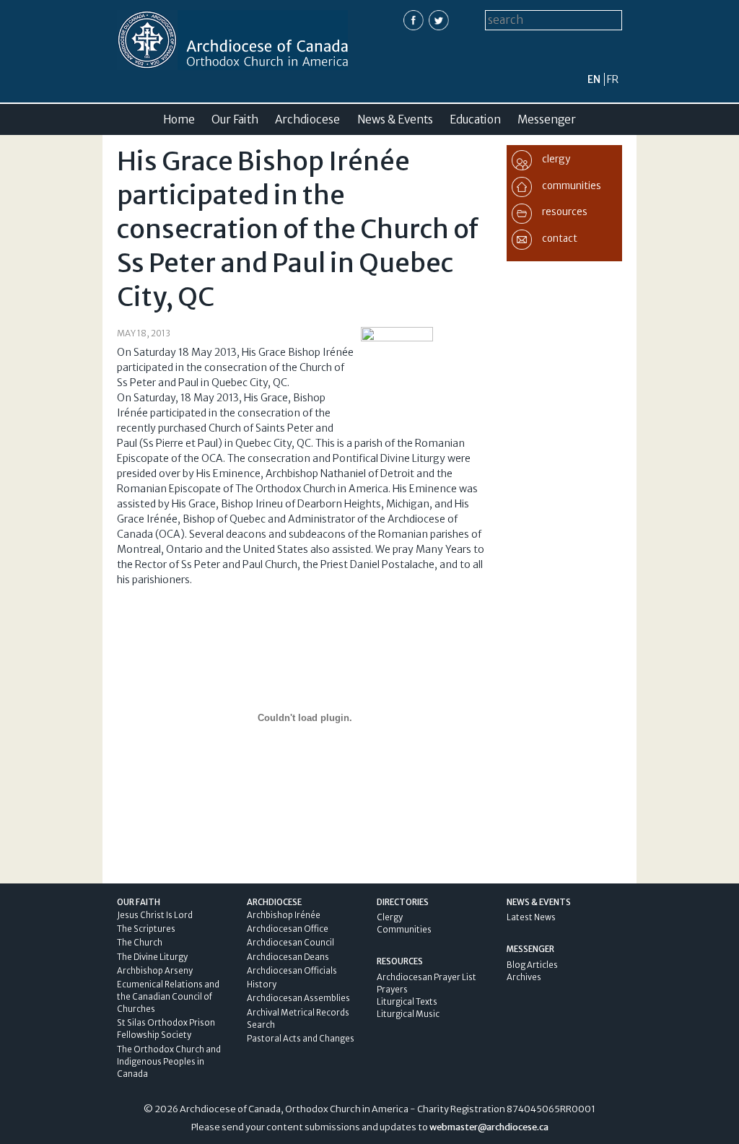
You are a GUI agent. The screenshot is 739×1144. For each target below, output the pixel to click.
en (593, 79)
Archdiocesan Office (287, 929)
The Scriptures (146, 929)
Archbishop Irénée (283, 915)
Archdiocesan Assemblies (298, 998)
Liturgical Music (408, 1014)
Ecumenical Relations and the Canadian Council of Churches (168, 996)
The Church (139, 943)
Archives (524, 977)
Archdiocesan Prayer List (426, 977)
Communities (404, 930)
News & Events (395, 119)
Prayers (392, 989)
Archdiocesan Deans (288, 957)
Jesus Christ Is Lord (155, 915)
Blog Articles (532, 965)
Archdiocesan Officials (292, 971)
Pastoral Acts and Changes (300, 1039)
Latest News (531, 917)
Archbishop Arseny (155, 971)
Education (475, 119)
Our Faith (234, 119)
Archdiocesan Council (290, 943)
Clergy (390, 917)
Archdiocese (307, 119)
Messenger (546, 119)
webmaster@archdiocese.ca (488, 1127)
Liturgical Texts (407, 1002)
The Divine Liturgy (152, 957)
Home (179, 119)
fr (612, 79)
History (261, 984)
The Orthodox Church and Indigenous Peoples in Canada (169, 1061)
